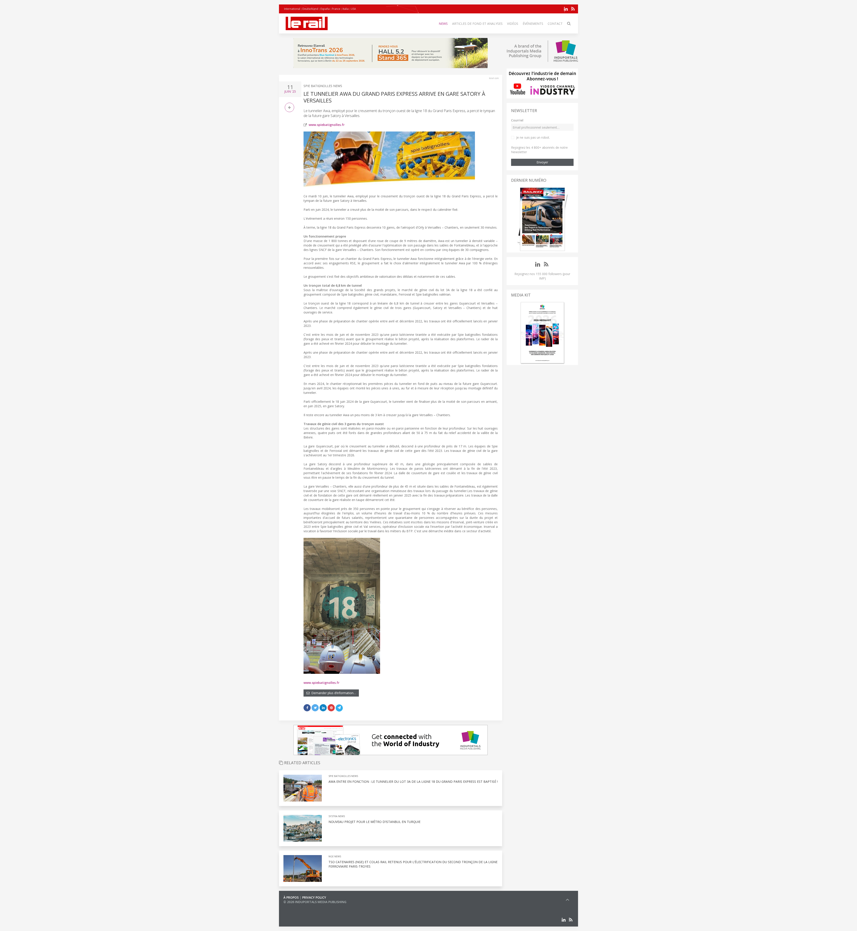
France (336, 9)
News (443, 23)
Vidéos (512, 23)
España (325, 9)
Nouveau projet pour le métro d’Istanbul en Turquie (374, 822)
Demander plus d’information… (333, 693)
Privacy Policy (314, 897)
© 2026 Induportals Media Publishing (314, 902)
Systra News (337, 816)
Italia (346, 9)
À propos (291, 897)
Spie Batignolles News (323, 86)
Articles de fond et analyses (477, 23)
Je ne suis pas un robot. (533, 137)
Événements (533, 23)
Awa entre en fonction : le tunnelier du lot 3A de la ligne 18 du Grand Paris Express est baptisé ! (413, 781)
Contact (555, 23)
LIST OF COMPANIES (298, 906)
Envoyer (542, 162)
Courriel (517, 120)
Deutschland (310, 9)
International (292, 9)
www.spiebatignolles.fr (327, 125)
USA (353, 9)
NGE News (335, 856)
